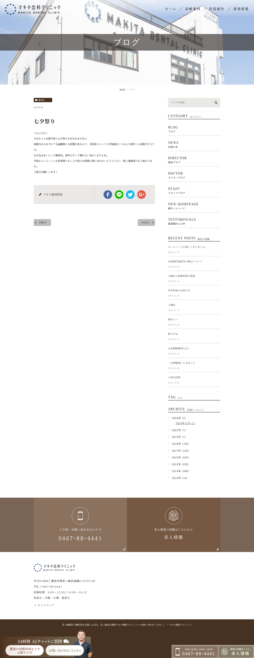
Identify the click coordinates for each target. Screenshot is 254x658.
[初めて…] (216, 322)
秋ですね (173, 334)
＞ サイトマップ (44, 605)
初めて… (173, 319)
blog (41, 100)
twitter (130, 194)
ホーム (171, 8)
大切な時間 (174, 377)
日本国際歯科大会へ (179, 348)
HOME (122, 89)
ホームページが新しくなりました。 (188, 247)
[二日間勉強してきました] (216, 366)
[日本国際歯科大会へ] (216, 351)
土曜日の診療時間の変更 (181, 276)
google (141, 194)
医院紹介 (217, 8)
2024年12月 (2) (185, 423)
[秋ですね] (216, 337)
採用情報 (241, 8)
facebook (108, 194)
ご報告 (172, 305)
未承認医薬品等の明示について (185, 261)
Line (119, 194)
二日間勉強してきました (181, 363)
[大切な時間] (216, 380)
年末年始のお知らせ (179, 290)
